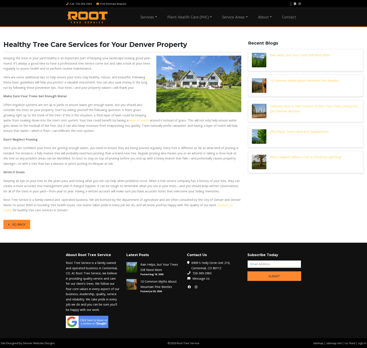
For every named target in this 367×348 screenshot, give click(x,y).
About (263, 17)
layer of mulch (139, 120)
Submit (274, 276)
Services (147, 17)
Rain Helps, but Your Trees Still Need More (300, 55)
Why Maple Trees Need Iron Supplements (299, 132)
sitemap (318, 343)
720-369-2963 (202, 273)
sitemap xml (334, 343)
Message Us (201, 278)
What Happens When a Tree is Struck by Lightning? (306, 157)
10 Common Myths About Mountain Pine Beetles (304, 81)
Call (81, 3)
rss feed (349, 343)
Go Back (18, 224)
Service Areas (233, 17)
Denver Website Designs (39, 343)
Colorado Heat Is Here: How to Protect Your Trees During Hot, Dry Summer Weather (314, 108)
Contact (289, 17)
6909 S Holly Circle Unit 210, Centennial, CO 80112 (210, 265)
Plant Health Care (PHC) (188, 17)
